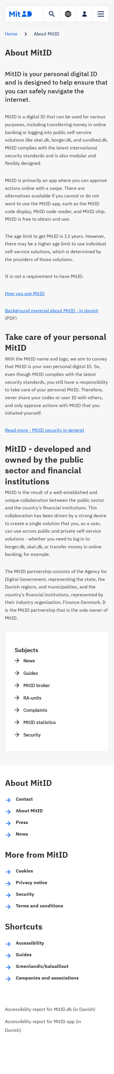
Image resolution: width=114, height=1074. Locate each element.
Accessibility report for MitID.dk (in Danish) (50, 1009)
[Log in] (84, 14)
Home (11, 34)
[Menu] (101, 14)
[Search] (52, 14)
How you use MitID (25, 293)
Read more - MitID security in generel (44, 430)
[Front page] (20, 14)
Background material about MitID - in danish (51, 310)
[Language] (68, 14)
